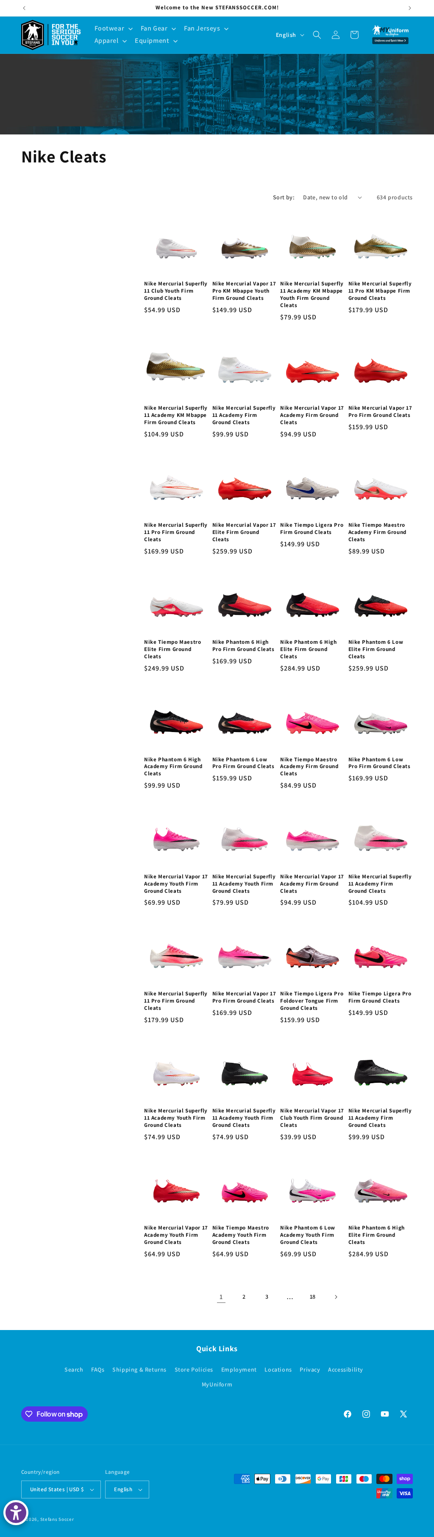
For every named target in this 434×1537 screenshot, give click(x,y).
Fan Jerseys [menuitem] (202, 28)
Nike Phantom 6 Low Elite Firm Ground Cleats (375, 649)
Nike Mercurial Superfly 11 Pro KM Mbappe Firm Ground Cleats (380, 291)
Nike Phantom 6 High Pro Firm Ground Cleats (243, 646)
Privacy (310, 1369)
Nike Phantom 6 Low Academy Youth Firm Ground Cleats (307, 1235)
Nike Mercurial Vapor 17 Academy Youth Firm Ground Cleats (176, 883)
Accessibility (345, 1369)
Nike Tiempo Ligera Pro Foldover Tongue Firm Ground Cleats (311, 1001)
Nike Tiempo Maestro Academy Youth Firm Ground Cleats (240, 1235)
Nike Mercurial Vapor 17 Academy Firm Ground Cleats (312, 415)
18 (313, 1296)
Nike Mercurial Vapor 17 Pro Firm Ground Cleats (380, 412)
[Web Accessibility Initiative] (16, 1513)
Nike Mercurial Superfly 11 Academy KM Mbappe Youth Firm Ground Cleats (312, 294)
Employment (239, 1369)
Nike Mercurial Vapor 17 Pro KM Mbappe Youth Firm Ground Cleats (244, 291)
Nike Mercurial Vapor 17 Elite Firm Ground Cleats (244, 532)
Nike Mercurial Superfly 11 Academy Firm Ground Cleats (244, 415)
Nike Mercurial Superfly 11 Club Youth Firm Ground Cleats (176, 291)
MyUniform (217, 1384)
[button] (317, 34)
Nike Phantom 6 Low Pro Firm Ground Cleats (243, 763)
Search (73, 1369)
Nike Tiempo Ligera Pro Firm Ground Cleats (311, 529)
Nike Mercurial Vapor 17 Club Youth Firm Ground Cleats (312, 1118)
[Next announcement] (410, 8)
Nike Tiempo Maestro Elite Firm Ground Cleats (172, 649)
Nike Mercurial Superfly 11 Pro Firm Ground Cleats (176, 532)
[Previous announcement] (24, 8)
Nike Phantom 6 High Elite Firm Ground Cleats (308, 649)
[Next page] (335, 1297)
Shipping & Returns (139, 1369)
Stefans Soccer (57, 1519)
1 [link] (221, 1296)
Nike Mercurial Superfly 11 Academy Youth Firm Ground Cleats (244, 883)
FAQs (97, 1369)
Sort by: (284, 197)
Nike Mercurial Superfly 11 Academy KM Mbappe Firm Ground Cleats (176, 415)
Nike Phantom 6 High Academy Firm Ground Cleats (173, 766)
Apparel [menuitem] (107, 40)
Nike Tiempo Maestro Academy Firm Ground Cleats (377, 532)
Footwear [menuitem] (110, 28)
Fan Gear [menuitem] (154, 28)
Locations (278, 1369)
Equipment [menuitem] (152, 40)
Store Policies (194, 1369)
